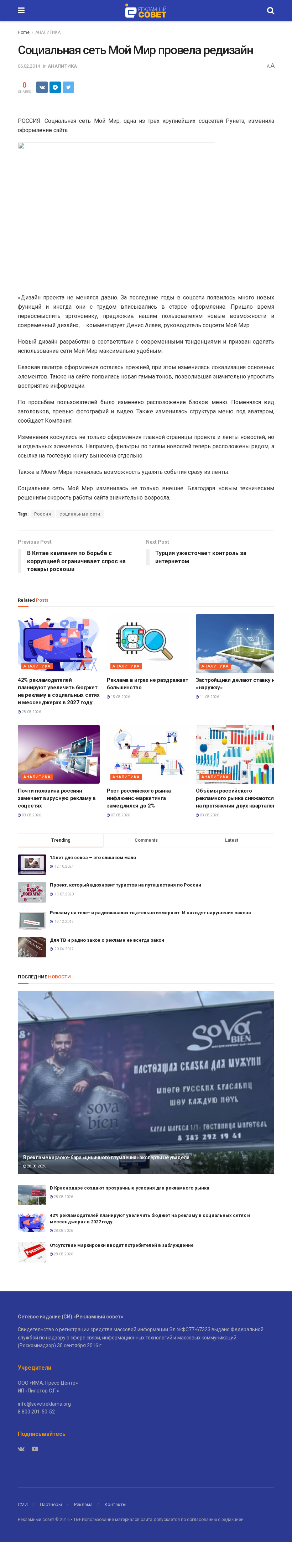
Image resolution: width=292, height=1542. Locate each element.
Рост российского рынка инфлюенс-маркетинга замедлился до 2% (139, 798)
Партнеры (51, 1504)
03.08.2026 (209, 815)
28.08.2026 (31, 712)
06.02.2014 (29, 66)
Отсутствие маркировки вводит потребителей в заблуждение (122, 1245)
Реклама (83, 1504)
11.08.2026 (209, 697)
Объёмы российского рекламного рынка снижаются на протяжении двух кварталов (236, 798)
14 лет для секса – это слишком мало (93, 857)
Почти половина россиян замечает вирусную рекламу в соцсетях (57, 798)
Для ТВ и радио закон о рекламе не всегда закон (107, 940)
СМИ (23, 1504)
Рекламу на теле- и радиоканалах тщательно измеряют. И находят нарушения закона (150, 912)
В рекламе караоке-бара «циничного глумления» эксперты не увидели (106, 1157)
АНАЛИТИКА (48, 32)
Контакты (115, 1504)
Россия (42, 514)
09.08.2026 (31, 815)
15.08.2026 (120, 697)
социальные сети (79, 514)
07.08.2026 (120, 815)
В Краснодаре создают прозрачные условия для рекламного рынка (129, 1188)
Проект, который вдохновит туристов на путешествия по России (125, 885)
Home (24, 32)
